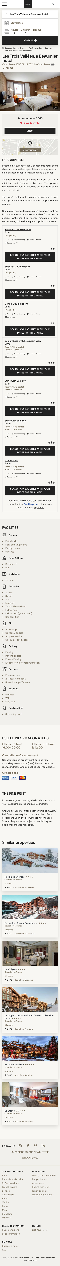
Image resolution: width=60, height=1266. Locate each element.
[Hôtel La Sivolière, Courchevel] (30, 1048)
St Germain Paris (10, 1183)
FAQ (4, 1249)
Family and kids (40, 1190)
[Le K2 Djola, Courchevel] (30, 953)
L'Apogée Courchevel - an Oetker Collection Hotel (29, 1017)
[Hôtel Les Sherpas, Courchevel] (30, 860)
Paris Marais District (12, 1179)
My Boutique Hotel (9, 48)
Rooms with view (40, 1187)
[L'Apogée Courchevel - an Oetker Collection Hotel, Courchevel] (30, 999)
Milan (5, 1210)
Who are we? (30, 1157)
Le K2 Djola (11, 969)
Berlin (5, 1198)
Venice (5, 1202)
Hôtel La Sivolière (14, 1064)
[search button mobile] (54, 4)
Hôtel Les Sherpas (14, 876)
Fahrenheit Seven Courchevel (21, 923)
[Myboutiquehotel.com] (28, 4)
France (23, 48)
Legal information (11, 1233)
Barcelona (7, 1213)
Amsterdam (8, 1194)
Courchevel (49, 48)
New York (7, 1217)
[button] (3, 91)
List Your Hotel (39, 1229)
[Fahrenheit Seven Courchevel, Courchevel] (30, 907)
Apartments (38, 1183)
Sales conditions (10, 1229)
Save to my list (31, 122)
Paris (4, 1175)
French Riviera (9, 1187)
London (6, 1190)
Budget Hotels (39, 1179)
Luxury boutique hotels (44, 1175)
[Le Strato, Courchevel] (30, 1094)
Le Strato (10, 1110)
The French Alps (35, 48)
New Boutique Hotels (43, 1194)
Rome (5, 1206)
